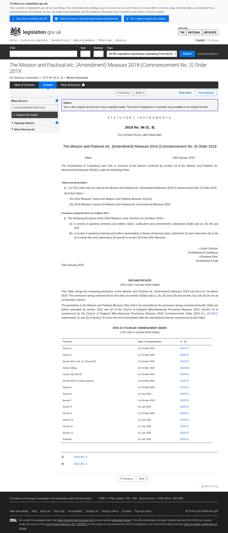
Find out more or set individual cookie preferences (88, 18)
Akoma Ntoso (147, 498)
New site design (19, 511)
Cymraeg (213, 40)
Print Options (206, 92)
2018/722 (184, 348)
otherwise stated (121, 520)
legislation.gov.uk (37, 28)
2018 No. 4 (80, 457)
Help (34, 511)
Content (48, 85)
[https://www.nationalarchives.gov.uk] (198, 29)
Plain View (185, 92)
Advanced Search (207, 53)
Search (187, 53)
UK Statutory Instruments (24, 77)
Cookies (126, 511)
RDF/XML (178, 498)
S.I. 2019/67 (209, 313)
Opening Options (23, 123)
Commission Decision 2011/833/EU (66, 524)
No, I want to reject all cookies (148, 18)
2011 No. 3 (80, 463)
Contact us (92, 511)
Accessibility (75, 511)
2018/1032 (185, 368)
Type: (110, 48)
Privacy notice (110, 511)
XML (134, 498)
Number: (98, 48)
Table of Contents (24, 85)
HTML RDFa (164, 498)
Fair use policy (143, 511)
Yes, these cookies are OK (31, 18)
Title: (13, 48)
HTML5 (102, 498)
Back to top (211, 486)
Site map (59, 511)
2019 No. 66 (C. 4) (52, 77)
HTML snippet (116, 498)
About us (45, 511)
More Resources (70, 85)
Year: (83, 48)
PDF (128, 498)
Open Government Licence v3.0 (75, 520)
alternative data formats (70, 498)
